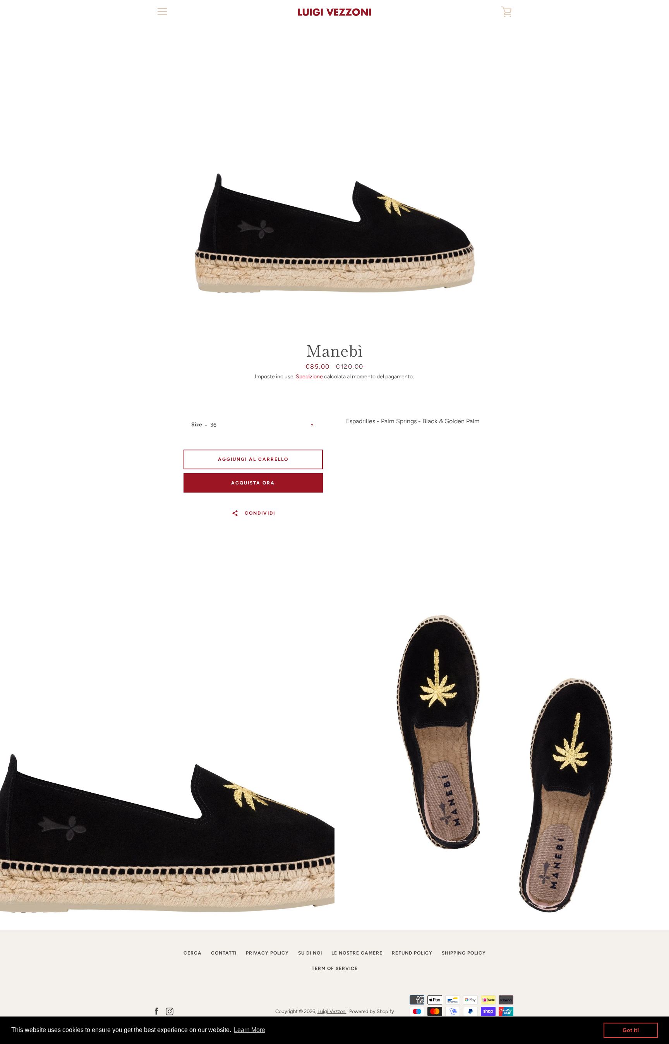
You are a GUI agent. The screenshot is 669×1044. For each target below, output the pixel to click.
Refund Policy (412, 953)
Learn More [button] (249, 1030)
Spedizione (309, 376)
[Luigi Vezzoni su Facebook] (156, 1011)
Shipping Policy (464, 953)
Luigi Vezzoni (332, 1011)
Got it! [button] (631, 1030)
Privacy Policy (267, 953)
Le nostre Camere (357, 953)
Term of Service (335, 968)
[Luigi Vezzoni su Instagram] (169, 1011)
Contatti (224, 953)
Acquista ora (253, 483)
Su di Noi (310, 953)
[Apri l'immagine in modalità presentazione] (335, 180)
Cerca (193, 953)
